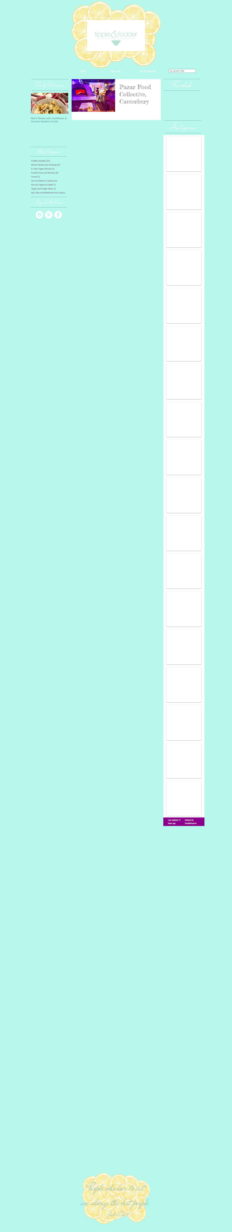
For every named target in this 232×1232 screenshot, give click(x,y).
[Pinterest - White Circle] (49, 215)
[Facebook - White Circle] (58, 215)
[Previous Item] (36, 103)
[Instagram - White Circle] (39, 215)
